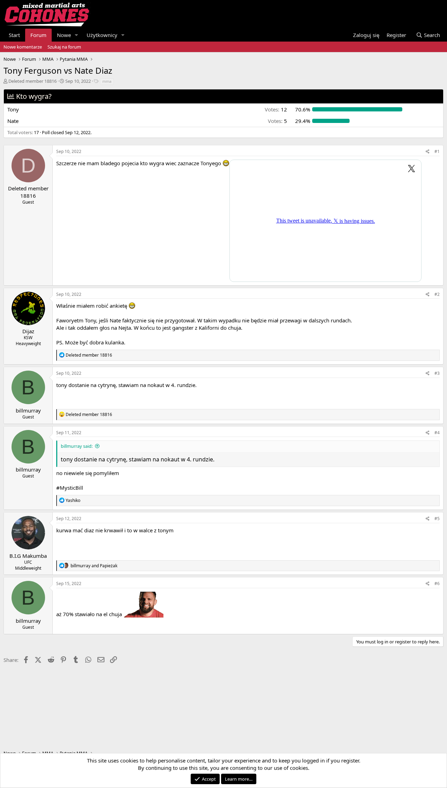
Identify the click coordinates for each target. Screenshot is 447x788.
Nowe (64, 34)
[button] (76, 35)
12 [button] (276, 109)
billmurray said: (77, 446)
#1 (437, 151)
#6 (437, 583)
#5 (437, 518)
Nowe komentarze (22, 47)
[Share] (427, 152)
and (94, 566)
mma (106, 81)
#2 (437, 294)
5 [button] (277, 120)
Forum (38, 34)
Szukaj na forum (64, 47)
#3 (437, 373)
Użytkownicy (102, 34)
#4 (437, 433)
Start (14, 34)
